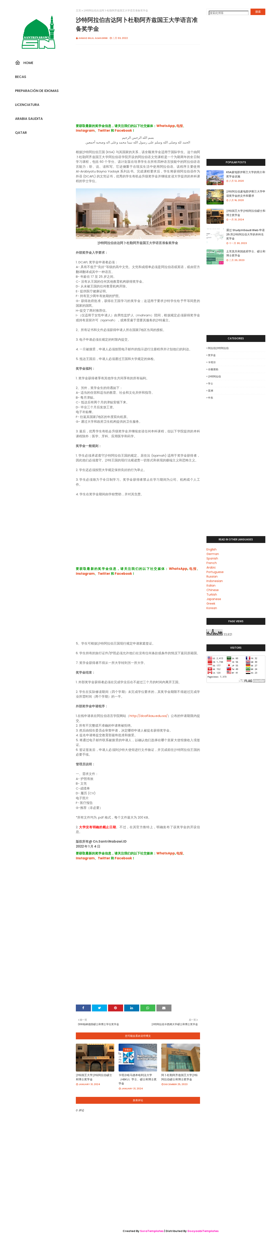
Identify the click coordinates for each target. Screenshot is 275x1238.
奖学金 (212, 355)
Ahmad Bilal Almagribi (93, 38)
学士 (210, 383)
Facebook (123, 130)
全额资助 (213, 369)
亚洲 (210, 390)
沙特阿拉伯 (214, 376)
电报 (179, 125)
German (212, 554)
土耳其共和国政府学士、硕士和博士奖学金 (245, 253)
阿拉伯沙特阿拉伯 (218, 348)
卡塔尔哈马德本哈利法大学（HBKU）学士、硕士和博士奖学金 (138, 1079)
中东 (210, 397)
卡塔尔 (212, 362)
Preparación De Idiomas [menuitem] (37, 90)
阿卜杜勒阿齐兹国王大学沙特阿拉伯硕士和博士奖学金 (179, 1077)
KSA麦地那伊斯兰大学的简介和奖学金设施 (245, 174)
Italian (210, 585)
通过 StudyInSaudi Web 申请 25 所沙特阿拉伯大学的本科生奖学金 (245, 234)
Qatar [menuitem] (21, 132)
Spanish (212, 558)
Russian (212, 576)
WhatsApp (165, 125)
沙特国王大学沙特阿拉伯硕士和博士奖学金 (94, 1077)
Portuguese (215, 572)
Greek (210, 603)
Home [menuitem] (28, 62)
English (211, 549)
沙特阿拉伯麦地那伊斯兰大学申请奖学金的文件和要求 (245, 193)
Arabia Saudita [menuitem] (29, 118)
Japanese (213, 599)
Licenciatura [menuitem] (27, 104)
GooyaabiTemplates (202, 1231)
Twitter (104, 130)
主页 (78, 10)
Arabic (211, 567)
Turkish (211, 594)
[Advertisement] (138, 88)
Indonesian (214, 581)
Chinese (212, 590)
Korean (211, 608)
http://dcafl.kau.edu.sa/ (149, 716)
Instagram (85, 130)
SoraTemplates (151, 1231)
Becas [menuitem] (20, 76)
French (211, 563)
